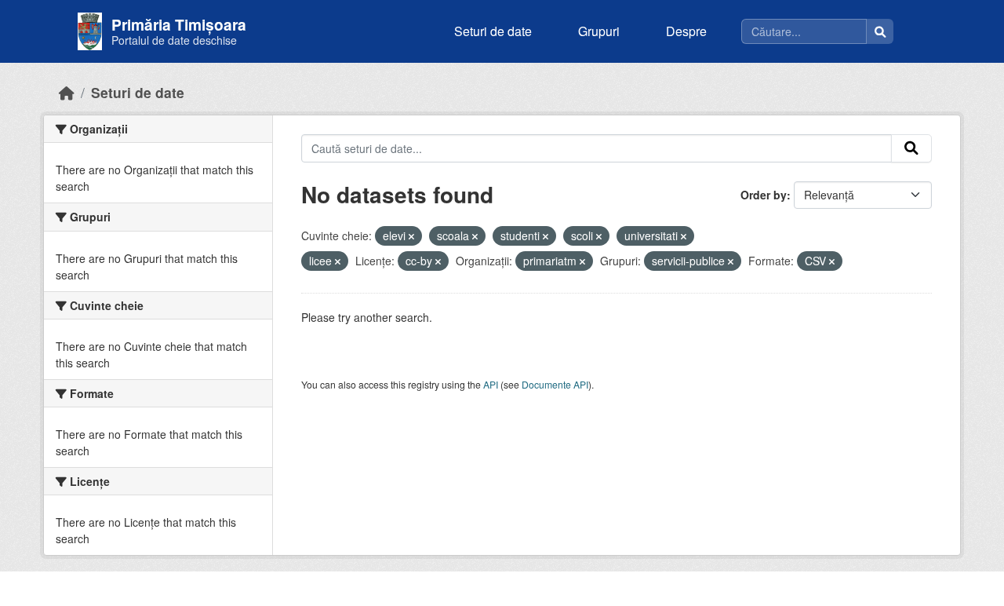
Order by (763, 195)
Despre (686, 31)
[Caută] (880, 31)
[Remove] (411, 236)
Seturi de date (493, 31)
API (490, 384)
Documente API (555, 384)
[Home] (67, 92)
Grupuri (599, 31)
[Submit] (911, 148)
